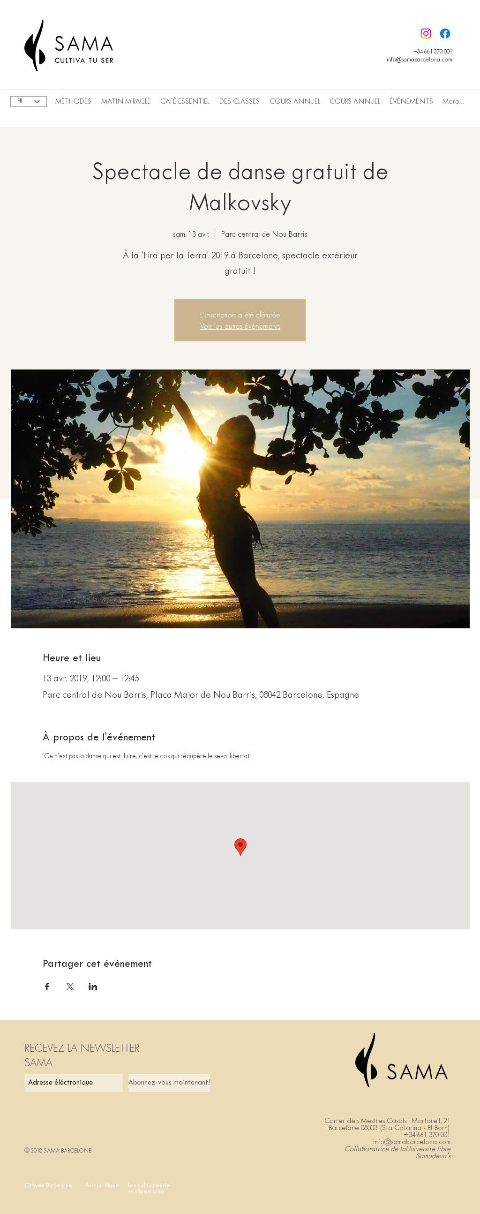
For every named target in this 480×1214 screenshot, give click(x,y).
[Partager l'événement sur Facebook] (47, 986)
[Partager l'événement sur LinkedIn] (93, 986)
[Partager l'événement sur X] (70, 986)
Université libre (427, 1149)
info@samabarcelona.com (419, 60)
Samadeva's (433, 1156)
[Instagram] (426, 33)
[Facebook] (445, 33)
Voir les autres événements (240, 326)
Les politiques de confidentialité (149, 1189)
